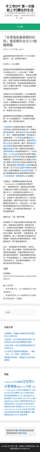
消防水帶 (22, 393)
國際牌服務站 (8, 151)
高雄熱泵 (10, 149)
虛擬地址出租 (9, 406)
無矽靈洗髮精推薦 (10, 396)
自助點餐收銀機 (26, 170)
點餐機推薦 (9, 132)
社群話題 (14, 398)
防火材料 (25, 406)
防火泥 (31, 406)
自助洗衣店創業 (26, 132)
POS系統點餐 (19, 138)
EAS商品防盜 (14, 154)
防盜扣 (8, 409)
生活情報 (9, 285)
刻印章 (23, 387)
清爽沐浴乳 (29, 393)
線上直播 (15, 404)
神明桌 (19, 398)
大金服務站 (7, 127)
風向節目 (17, 415)
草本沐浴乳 (29, 404)
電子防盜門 (15, 168)
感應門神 (23, 168)
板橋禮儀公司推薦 (24, 165)
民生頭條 (15, 393)
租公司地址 (29, 398)
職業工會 (22, 404)
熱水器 (20, 396)
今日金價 (17, 381)
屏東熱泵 (14, 162)
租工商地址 (16, 401)
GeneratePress (24, 449)
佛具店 (31, 138)
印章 (28, 386)
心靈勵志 (8, 390)
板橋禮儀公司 (26, 390)
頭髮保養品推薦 (13, 412)
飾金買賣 (23, 415)
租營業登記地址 (26, 401)
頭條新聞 (24, 409)
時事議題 (19, 390)
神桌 (8, 140)
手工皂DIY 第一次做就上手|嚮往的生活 (20, 8)
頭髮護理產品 (25, 412)
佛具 (18, 157)
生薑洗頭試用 (27, 396)
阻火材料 (12, 409)
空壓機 (20, 430)
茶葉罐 (23, 433)
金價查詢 (19, 407)
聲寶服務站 (20, 176)
